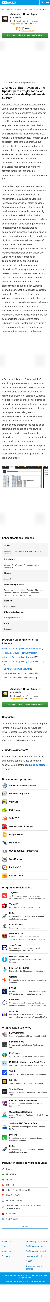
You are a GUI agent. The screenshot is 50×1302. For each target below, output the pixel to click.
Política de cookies (34, 1246)
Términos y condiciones (37, 1241)
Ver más (25, 1226)
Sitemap (6, 1256)
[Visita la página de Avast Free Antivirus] (25, 29)
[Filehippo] (9, 2)
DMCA (29, 1261)
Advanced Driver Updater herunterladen (20, 648)
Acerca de (6, 1241)
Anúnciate (6, 1251)
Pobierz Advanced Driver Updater (17, 678)
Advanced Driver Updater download (18, 657)
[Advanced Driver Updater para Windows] (5, 19)
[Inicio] (3, 9)
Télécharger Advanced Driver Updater (19, 653)
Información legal (34, 1256)
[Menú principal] (47, 2)
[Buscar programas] (42, 2)
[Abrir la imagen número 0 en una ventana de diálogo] (22, 477)
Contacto (6, 1246)
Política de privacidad (36, 1251)
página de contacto (35, 765)
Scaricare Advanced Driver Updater (18, 673)
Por (15, 21)
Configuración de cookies (34, 1267)
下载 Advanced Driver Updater (16, 669)
